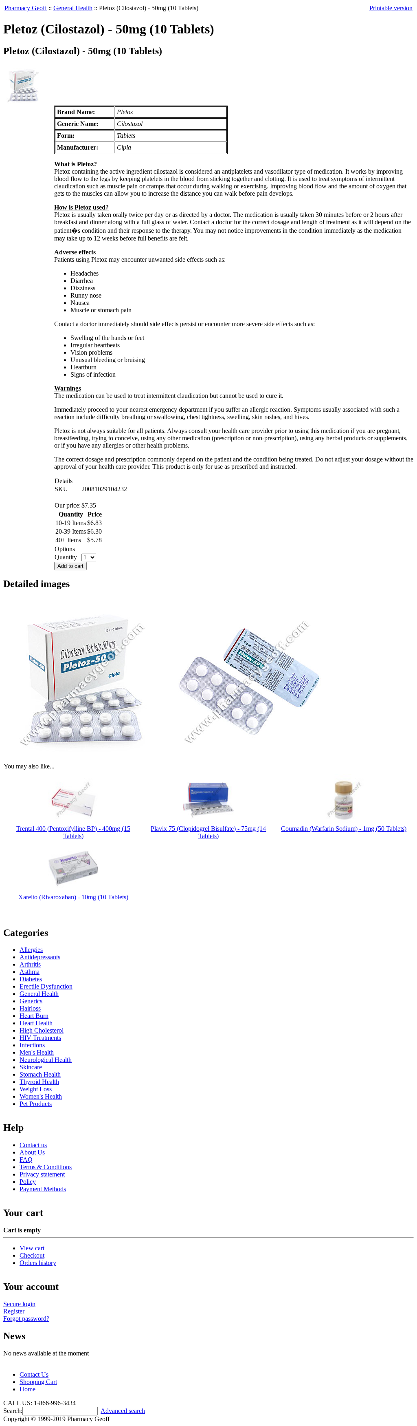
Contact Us (34, 1374)
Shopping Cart (38, 1381)
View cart (32, 1248)
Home (27, 1389)
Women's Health (41, 1096)
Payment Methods (43, 1188)
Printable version (391, 7)
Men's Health (37, 1052)
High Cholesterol (42, 1030)
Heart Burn (34, 1015)
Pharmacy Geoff (25, 7)
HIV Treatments (40, 1037)
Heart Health (36, 1023)
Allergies (31, 949)
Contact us (33, 1144)
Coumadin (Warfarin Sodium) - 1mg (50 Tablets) (343, 828)
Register (13, 1311)
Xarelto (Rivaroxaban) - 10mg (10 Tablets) (73, 897)
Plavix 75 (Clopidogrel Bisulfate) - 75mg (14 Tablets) (208, 832)
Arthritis (30, 964)
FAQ (26, 1159)
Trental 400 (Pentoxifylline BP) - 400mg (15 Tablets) (73, 832)
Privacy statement (42, 1174)
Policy (28, 1181)
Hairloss (30, 1008)
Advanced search (123, 1410)
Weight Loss (36, 1089)
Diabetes (31, 979)
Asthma (30, 971)
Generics (31, 1001)
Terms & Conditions (46, 1166)
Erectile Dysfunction (46, 986)
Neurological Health (46, 1059)
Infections (32, 1045)
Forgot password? (26, 1318)
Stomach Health (40, 1074)
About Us (32, 1152)
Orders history (38, 1262)
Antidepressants (40, 957)
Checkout (32, 1255)
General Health (72, 7)
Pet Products (36, 1103)
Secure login (19, 1303)
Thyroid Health (39, 1081)
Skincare (31, 1067)
